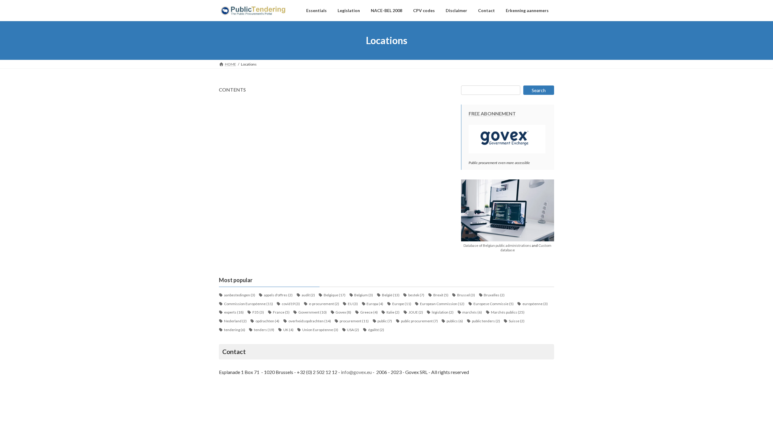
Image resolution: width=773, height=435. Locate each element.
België (390, 295)
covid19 (291, 303)
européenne (535, 303)
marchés (472, 312)
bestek (416, 295)
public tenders (486, 321)
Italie (392, 312)
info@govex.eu (356, 372)
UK (288, 329)
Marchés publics (507, 312)
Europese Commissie (493, 303)
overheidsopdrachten (309, 321)
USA (353, 329)
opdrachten (267, 321)
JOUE (416, 312)
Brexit (440, 295)
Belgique (334, 295)
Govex (343, 312)
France (281, 312)
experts (234, 312)
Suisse (516, 321)
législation (443, 312)
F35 (258, 312)
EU (353, 303)
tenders (264, 329)
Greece (369, 312)
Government (312, 312)
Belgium (363, 295)
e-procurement (324, 303)
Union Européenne (320, 329)
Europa (375, 303)
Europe (401, 303)
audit (308, 295)
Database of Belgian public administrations (497, 245)
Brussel (466, 295)
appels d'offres (278, 295)
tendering (234, 329)
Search (539, 90)
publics (455, 321)
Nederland (235, 321)
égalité (376, 329)
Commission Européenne (248, 303)
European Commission (442, 303)
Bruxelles (494, 295)
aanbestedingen (239, 295)
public (384, 321)
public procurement (419, 321)
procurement (354, 321)
